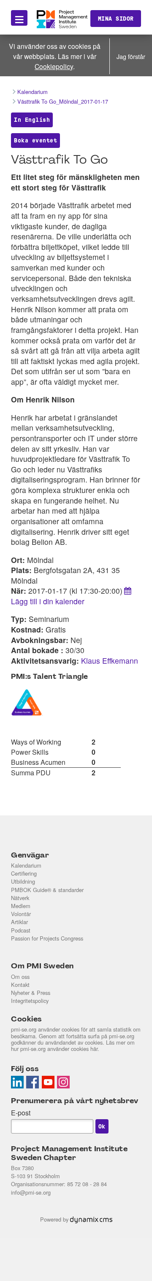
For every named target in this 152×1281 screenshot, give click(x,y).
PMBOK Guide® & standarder (47, 890)
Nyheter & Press (30, 993)
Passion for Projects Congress (47, 938)
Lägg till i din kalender (47, 601)
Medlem (20, 906)
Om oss (20, 977)
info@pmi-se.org (31, 1192)
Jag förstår (131, 56)
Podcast (20, 930)
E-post (20, 1113)
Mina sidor (116, 18)
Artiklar (19, 922)
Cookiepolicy (54, 66)
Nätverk (20, 898)
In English (32, 119)
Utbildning (23, 881)
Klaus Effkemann (109, 660)
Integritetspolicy (30, 1001)
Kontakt (20, 985)
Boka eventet (35, 140)
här (94, 1049)
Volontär (21, 914)
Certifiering (24, 873)
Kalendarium (26, 865)
